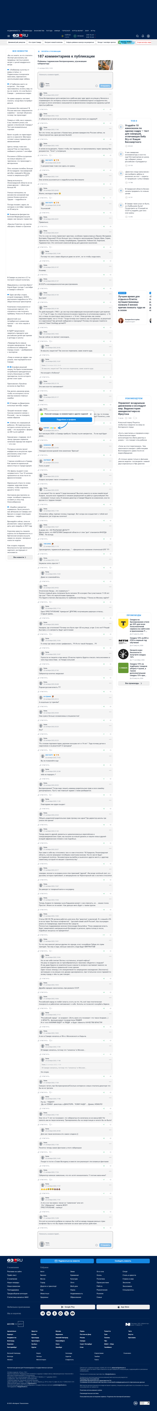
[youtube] (72, 1313)
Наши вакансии (13, 1286)
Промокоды (27, 31)
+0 (104, 123)
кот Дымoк (47, 696)
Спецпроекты (128, 1290)
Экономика (127, 1286)
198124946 (47, 544)
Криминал (74, 1275)
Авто (42, 1272)
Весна (42, 1279)
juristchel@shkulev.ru (59, 1385)
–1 (110, 198)
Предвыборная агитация (17, 1294)
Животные (44, 1294)
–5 (110, 423)
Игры (93, 31)
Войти (48, 86)
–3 (110, 327)
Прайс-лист (12, 1275)
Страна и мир (128, 1279)
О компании (12, 1279)
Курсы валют (77, 31)
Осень (99, 1275)
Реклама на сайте (14, 1272)
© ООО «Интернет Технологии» (18, 1403)
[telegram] (42, 1313)
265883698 (47, 445)
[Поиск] (137, 36)
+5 (104, 470)
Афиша (57, 31)
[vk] (48, 1313)
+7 (104, 1180)
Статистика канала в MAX (17, 1297)
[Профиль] (148, 36)
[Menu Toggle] (8, 36)
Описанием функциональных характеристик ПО (95, 1380)
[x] (66, 1313)
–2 (110, 1124)
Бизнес (43, 1275)
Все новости (20, 51)
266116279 (49, 160)
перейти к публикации (51, 51)
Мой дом (74, 1286)
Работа (99, 1286)
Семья (99, 1297)
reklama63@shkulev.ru (119, 1368)
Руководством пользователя (89, 1379)
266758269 (47, 460)
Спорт (125, 1272)
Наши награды (13, 1283)
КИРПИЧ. (46, 428)
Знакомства (39, 31)
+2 (104, 341)
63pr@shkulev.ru (110, 1374)
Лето (72, 1283)
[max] (60, 1313)
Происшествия (103, 1283)
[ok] (54, 1313)
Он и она (100, 1272)
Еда (41, 1290)
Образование (75, 1297)
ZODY (87, 31)
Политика (101, 1279)
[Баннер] (126, 42)
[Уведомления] (143, 36)
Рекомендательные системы (89, 1393)
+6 (104, 440)
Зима (72, 1272)
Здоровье (44, 1297)
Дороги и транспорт (48, 1286)
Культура (74, 1279)
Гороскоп (66, 31)
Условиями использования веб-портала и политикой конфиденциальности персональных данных (112, 1382)
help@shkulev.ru (22, 1386)
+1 (104, 109)
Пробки (79, 36)
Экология (126, 1283)
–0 (110, 109)
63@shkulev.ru (32, 1383)
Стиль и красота (129, 1275)
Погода (49, 31)
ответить (44, 109)
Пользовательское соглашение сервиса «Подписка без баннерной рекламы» (105, 1396)
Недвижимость (13, 31)
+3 (104, 520)
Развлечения (102, 1290)
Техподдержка (13, 1290)
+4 (104, 484)
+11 (104, 935)
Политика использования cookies (91, 1390)
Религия (100, 1294)
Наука (72, 1290)
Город (42, 1283)
